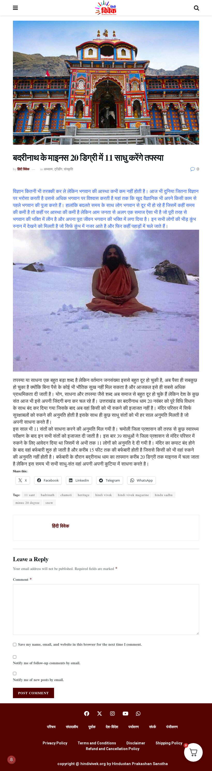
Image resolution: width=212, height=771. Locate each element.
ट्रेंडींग (58, 168)
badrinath (48, 495)
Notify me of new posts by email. (38, 679)
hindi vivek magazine (133, 495)
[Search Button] (196, 8)
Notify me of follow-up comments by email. (46, 663)
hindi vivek (103, 495)
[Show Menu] (15, 8)
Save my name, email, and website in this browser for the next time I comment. (80, 644)
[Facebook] (86, 713)
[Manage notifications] (11, 759)
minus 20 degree (28, 502)
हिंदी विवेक (23, 168)
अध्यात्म (48, 168)
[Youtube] (125, 713)
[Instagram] (112, 713)
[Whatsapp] (138, 713)
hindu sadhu (164, 495)
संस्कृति (68, 168)
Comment (22, 579)
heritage (83, 495)
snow (49, 502)
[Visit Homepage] (106, 8)
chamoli (66, 495)
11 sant (29, 495)
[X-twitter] (99, 713)
